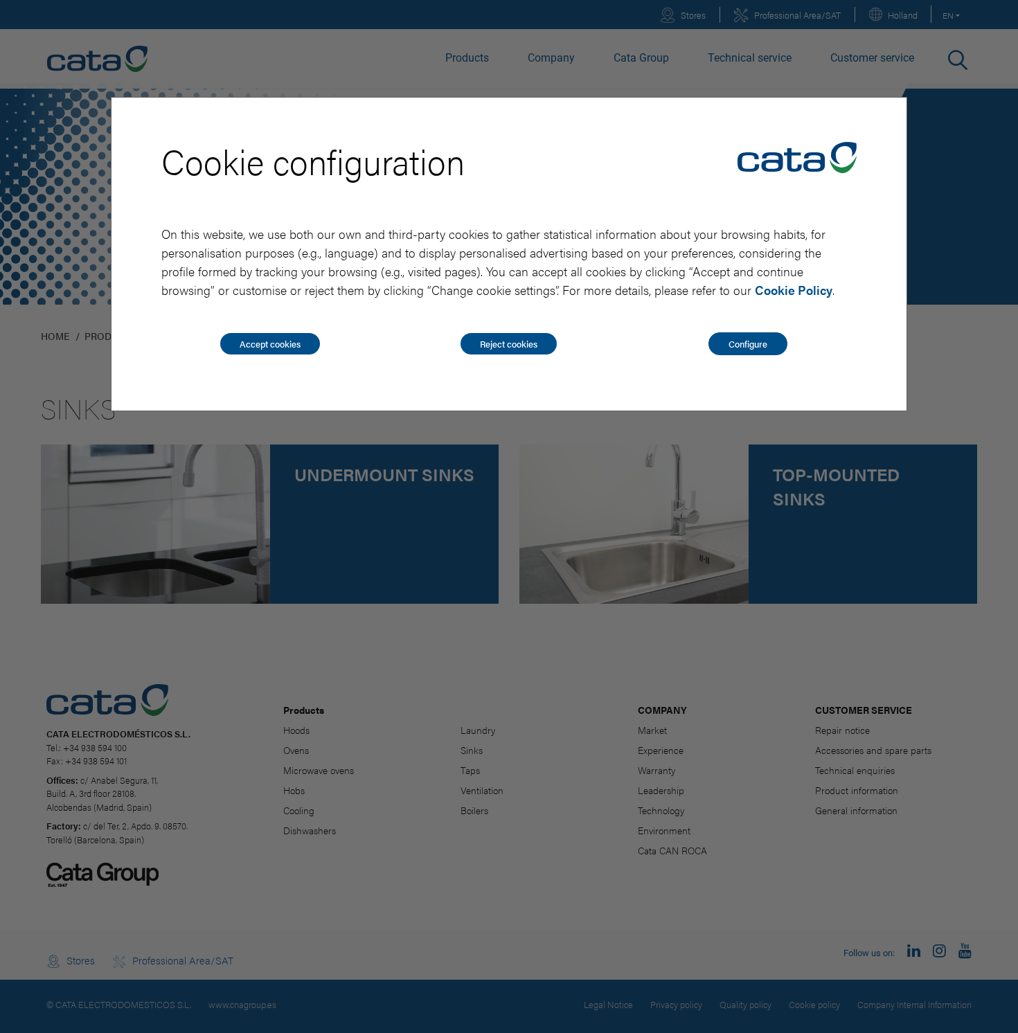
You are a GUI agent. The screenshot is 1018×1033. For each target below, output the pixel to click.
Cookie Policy (793, 289)
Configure (748, 343)
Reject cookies (508, 343)
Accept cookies (270, 343)
